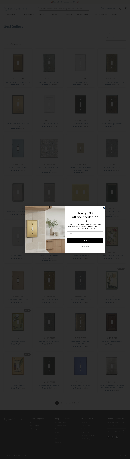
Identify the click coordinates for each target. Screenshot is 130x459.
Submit (85, 240)
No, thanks (85, 246)
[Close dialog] (104, 208)
